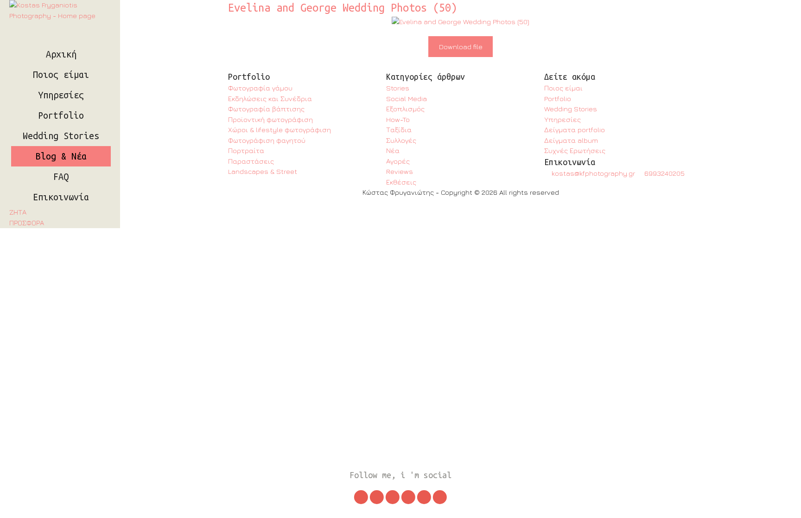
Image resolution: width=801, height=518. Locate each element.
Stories (397, 88)
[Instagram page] (361, 497)
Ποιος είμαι (61, 75)
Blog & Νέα (61, 156)
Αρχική (61, 54)
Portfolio (61, 115)
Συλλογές (401, 140)
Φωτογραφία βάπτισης (266, 109)
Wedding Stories (61, 136)
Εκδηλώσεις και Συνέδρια (270, 98)
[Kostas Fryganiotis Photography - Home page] (60, 10)
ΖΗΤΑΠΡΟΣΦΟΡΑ (26, 217)
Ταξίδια (399, 130)
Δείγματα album (571, 140)
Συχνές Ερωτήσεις (574, 150)
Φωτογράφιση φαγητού (266, 140)
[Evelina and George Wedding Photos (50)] (460, 21)
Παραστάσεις (251, 161)
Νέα (393, 150)
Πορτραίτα (246, 150)
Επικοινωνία (61, 197)
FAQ (61, 177)
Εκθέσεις (401, 182)
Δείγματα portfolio (574, 130)
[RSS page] (440, 497)
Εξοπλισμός (405, 109)
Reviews (399, 171)
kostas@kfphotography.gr (592, 173)
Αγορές (398, 161)
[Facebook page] (393, 497)
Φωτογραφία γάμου (260, 88)
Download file (461, 47)
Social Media (406, 98)
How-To (398, 119)
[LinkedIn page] (408, 497)
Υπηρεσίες (61, 95)
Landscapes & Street (262, 171)
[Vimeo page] (424, 497)
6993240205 (663, 173)
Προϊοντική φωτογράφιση (270, 119)
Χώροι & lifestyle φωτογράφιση (279, 130)
